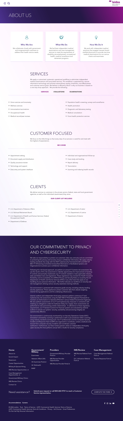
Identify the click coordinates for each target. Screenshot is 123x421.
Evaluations (59, 92)
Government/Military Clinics (18, 378)
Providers (54, 350)
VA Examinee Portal (38, 362)
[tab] (44, 91)
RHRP (33, 368)
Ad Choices (58, 409)
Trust (21, 407)
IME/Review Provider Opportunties (57, 359)
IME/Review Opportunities (18, 370)
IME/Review (79, 350)
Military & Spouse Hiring (17, 367)
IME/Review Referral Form (83, 354)
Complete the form (102, 392)
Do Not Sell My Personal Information (21, 411)
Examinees (35, 355)
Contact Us (12, 385)
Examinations (76, 92)
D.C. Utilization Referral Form (82, 359)
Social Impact (13, 357)
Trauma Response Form (102, 359)
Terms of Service (29, 407)
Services (45, 92)
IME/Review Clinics (15, 381)
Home (11, 350)
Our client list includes (61, 198)
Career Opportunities (16, 363)
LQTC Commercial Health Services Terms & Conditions (27, 409)
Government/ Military (37, 351)
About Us (12, 354)
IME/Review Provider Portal (59, 364)
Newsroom (12, 360)
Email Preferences (69, 409)
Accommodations (15, 403)
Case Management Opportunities (15, 374)
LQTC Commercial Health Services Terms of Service (54, 407)
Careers (25, 403)
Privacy (50, 409)
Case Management (102, 350)
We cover (61, 145)
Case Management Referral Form (103, 354)
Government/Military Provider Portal (60, 354)
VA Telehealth (36, 365)
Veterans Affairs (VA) (38, 359)
